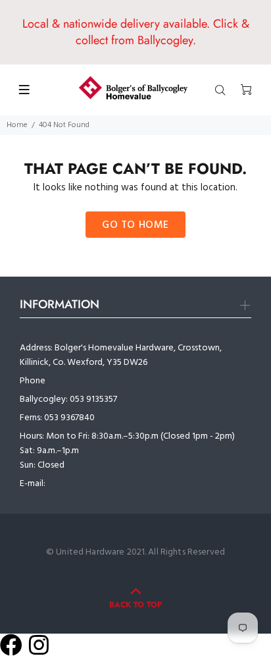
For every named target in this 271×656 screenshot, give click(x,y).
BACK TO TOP (135, 605)
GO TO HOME (135, 225)
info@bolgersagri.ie (85, 483)
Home (17, 125)
